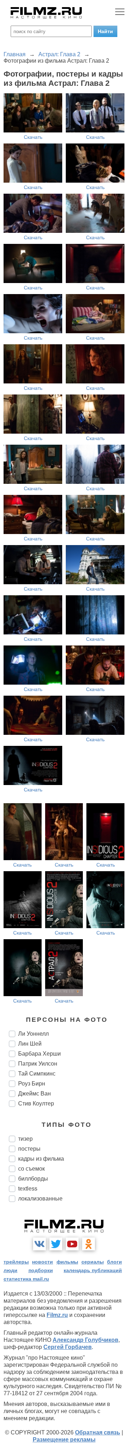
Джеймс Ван (34, 1093)
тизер (25, 1139)
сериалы (92, 1262)
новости (42, 1262)
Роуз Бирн (31, 1084)
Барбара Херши (39, 1054)
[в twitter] (55, 1244)
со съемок (31, 1169)
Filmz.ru (57, 1315)
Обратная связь (97, 1432)
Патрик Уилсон (37, 1064)
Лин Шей (30, 1044)
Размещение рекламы (64, 1440)
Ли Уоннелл (33, 1034)
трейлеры (16, 1262)
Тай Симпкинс (36, 1074)
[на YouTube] (72, 1244)
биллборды (33, 1179)
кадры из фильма (41, 1159)
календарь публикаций (93, 1270)
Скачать (33, 137)
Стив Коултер (36, 1103)
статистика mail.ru (26, 1279)
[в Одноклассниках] (88, 1244)
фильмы (67, 1262)
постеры (29, 1149)
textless (27, 1189)
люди (10, 1270)
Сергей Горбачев (67, 1347)
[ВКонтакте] (39, 1244)
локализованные (40, 1199)
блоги (114, 1262)
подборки (40, 1270)
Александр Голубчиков (85, 1340)
